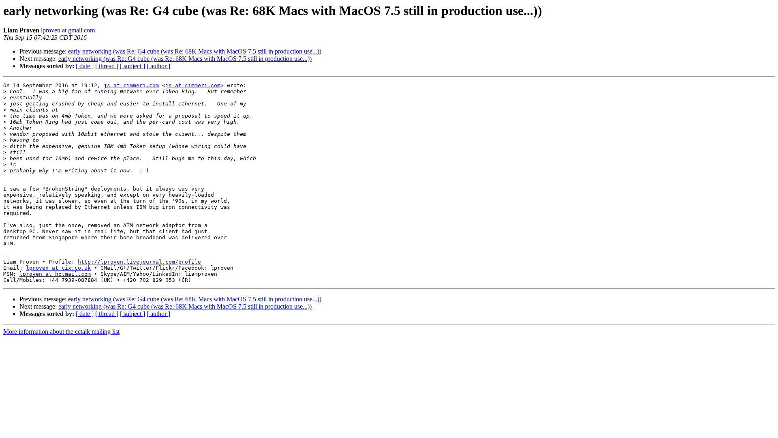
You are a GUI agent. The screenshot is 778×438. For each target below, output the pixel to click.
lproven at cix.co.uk (58, 268)
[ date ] (85, 65)
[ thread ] (106, 65)
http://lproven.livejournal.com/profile (139, 262)
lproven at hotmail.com (55, 274)
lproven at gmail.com (68, 30)
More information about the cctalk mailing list (61, 331)
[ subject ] (132, 65)
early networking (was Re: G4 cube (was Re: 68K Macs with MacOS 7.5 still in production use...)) (194, 51)
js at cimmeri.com (131, 85)
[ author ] (158, 65)
